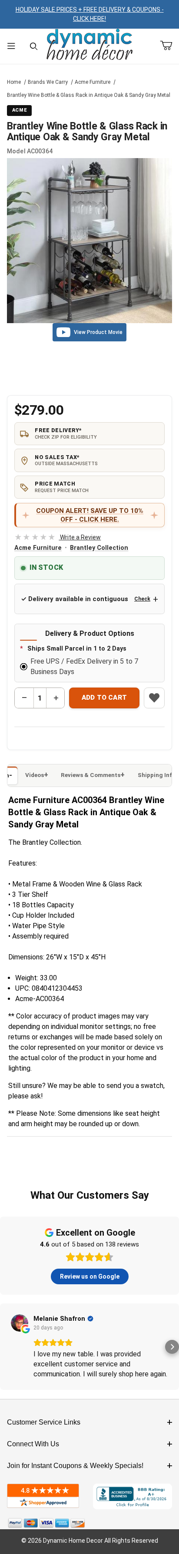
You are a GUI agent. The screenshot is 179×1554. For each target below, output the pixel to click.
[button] (7, 1347)
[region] (89, 371)
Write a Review (57, 537)
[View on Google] (19, 1323)
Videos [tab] (34, 775)
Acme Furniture (92, 82)
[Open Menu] (11, 46)
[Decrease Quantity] (24, 698)
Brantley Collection (99, 548)
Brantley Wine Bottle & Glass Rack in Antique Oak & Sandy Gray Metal (88, 95)
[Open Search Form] (34, 46)
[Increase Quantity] (55, 698)
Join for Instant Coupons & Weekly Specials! (75, 1465)
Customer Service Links (43, 1422)
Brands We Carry (48, 82)
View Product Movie (98, 332)
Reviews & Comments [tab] (90, 775)
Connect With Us (33, 1444)
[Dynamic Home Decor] (89, 45)
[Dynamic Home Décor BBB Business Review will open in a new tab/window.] (132, 1496)
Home (14, 82)
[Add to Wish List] (154, 698)
